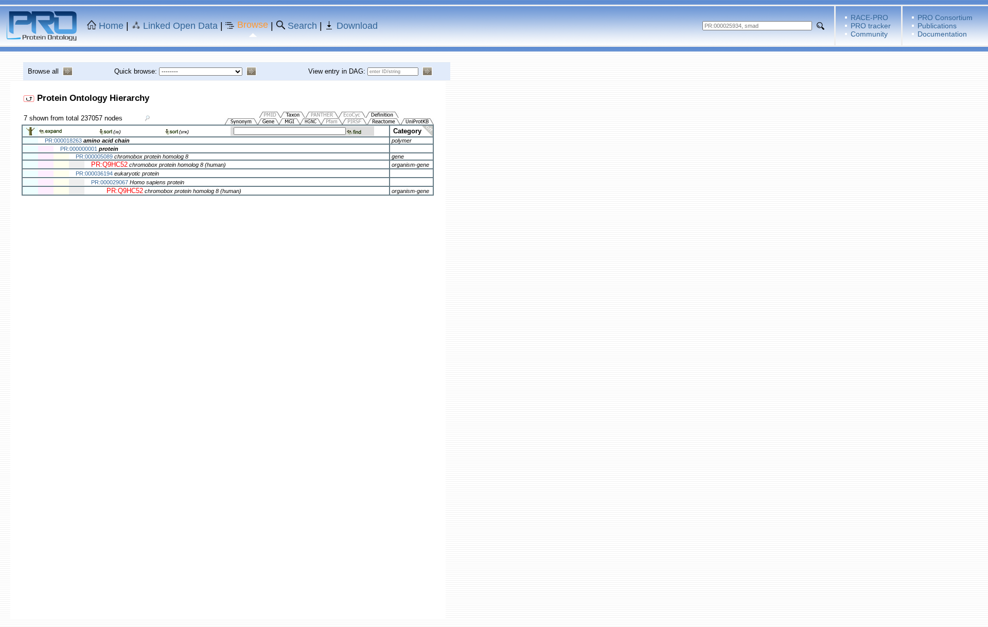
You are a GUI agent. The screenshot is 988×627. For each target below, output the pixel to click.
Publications (937, 26)
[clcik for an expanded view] (31, 133)
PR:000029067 (109, 182)
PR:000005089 (94, 156)
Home (111, 26)
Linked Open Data (180, 26)
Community (869, 34)
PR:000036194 (94, 173)
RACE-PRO (869, 17)
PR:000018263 (63, 140)
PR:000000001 (78, 149)
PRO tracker (871, 26)
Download (357, 26)
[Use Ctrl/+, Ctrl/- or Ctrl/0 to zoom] (147, 118)
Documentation (942, 34)
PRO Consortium (945, 17)
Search (302, 26)
